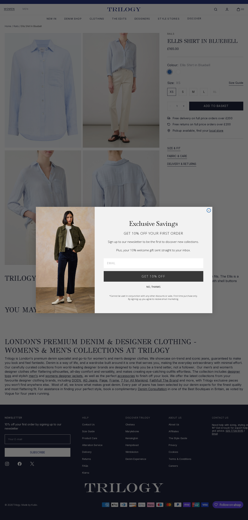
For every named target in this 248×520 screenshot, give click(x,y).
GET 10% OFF (153, 276)
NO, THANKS (153, 286)
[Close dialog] (209, 210)
